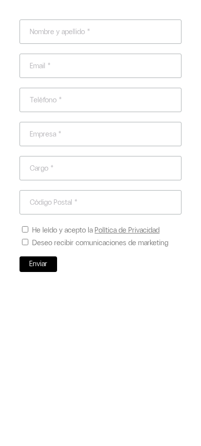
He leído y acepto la (96, 230)
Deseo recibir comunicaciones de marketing (100, 243)
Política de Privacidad (127, 230)
